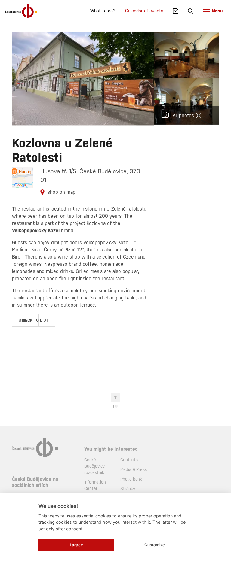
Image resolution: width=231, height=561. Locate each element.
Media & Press (133, 469)
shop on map (61, 192)
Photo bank (131, 479)
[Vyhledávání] (190, 11)
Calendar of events (144, 10)
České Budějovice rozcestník (94, 466)
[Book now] (175, 11)
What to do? (103, 10)
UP (115, 406)
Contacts (129, 459)
